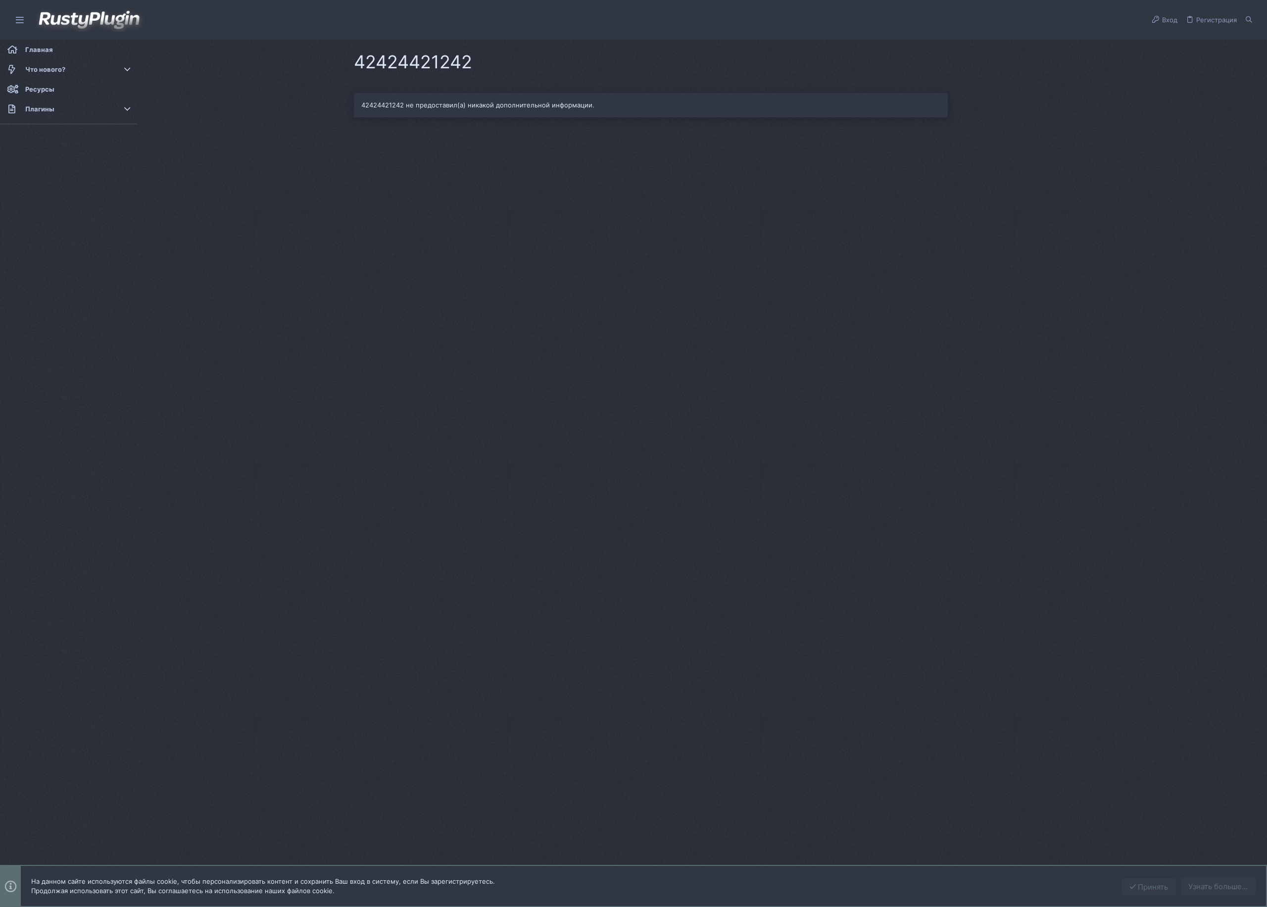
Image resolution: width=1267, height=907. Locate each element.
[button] (20, 20)
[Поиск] (1249, 20)
